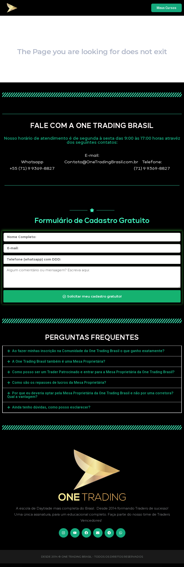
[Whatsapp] (120, 533)
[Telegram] (109, 533)
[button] (92, 351)
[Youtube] (75, 533)
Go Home (92, 77)
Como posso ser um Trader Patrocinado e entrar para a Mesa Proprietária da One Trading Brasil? (93, 372)
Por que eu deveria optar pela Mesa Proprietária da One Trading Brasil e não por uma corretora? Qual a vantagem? (90, 395)
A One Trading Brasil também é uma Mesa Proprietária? (58, 361)
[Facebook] (86, 533)
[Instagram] (63, 533)
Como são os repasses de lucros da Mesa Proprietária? (59, 382)
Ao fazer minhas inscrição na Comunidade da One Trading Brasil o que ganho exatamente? (88, 351)
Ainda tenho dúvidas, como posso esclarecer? (51, 407)
